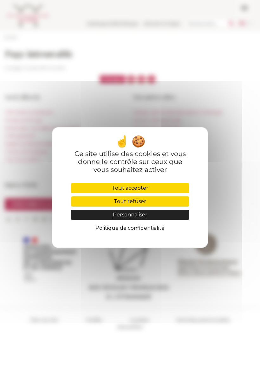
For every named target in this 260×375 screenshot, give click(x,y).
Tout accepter (130, 188)
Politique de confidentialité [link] (130, 228)
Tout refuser (130, 201)
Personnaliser (130, 215)
